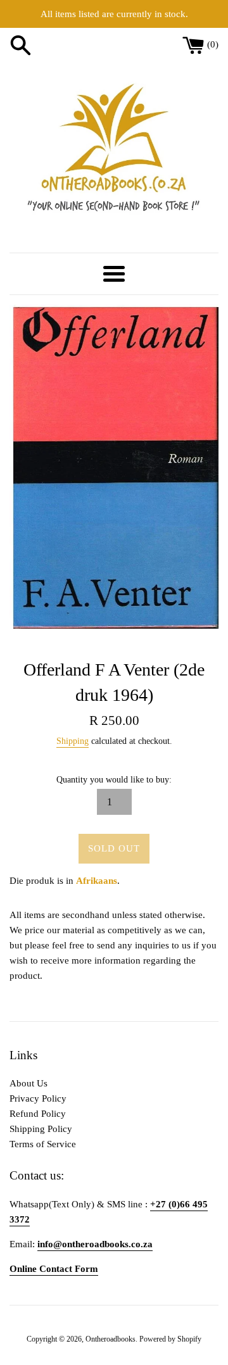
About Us (29, 1083)
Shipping (72, 741)
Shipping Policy (41, 1129)
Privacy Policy (38, 1098)
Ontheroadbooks (111, 1339)
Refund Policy (38, 1114)
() (212, 44)
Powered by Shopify (170, 1339)
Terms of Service (43, 1144)
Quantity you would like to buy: (114, 779)
